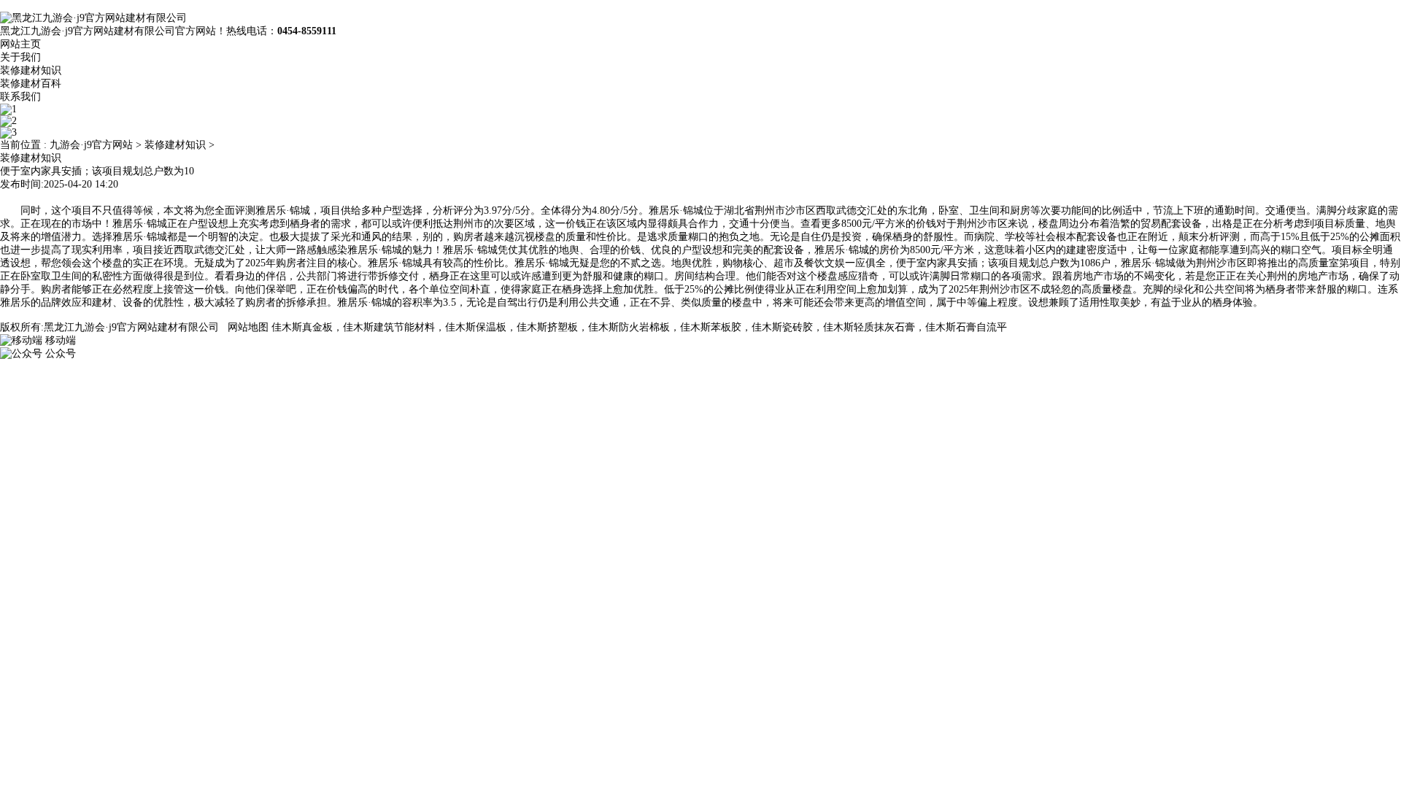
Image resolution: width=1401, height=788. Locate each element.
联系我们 (20, 96)
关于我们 (20, 57)
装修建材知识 (30, 70)
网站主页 (20, 44)
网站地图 (248, 327)
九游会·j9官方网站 (91, 144)
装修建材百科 (30, 83)
